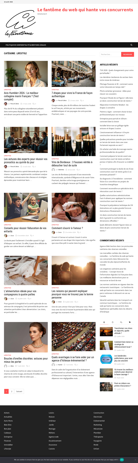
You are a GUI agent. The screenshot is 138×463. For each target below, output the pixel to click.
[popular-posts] (104, 322)
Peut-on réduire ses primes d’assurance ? (122, 384)
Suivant (19, 391)
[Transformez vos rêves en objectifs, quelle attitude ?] (106, 328)
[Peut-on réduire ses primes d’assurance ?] (106, 383)
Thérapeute (98, 436)
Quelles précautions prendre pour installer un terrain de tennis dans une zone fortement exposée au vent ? (116, 142)
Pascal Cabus (15, 104)
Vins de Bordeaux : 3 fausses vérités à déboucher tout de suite (72, 164)
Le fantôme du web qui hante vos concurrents (85, 10)
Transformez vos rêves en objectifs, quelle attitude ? (123, 330)
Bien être (7, 424)
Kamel (60, 365)
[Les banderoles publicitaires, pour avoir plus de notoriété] (106, 356)
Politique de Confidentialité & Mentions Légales (26, 45)
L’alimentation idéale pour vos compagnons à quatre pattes (20, 293)
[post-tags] (129, 322)
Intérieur (52, 420)
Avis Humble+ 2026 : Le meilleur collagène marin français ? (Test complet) (21, 96)
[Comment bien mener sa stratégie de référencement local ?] (106, 342)
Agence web (53, 436)
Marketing (98, 424)
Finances (7, 440)
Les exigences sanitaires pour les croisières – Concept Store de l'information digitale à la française (114, 272)
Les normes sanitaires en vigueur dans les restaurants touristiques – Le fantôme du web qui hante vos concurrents (116, 287)
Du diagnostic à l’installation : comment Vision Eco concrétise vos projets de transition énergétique (116, 181)
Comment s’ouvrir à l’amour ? (67, 228)
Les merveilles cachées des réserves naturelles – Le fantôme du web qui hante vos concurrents (116, 256)
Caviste (52, 448)
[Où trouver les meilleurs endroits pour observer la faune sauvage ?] (106, 370)
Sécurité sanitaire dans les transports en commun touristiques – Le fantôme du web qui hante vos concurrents (116, 303)
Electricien (98, 417)
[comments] (121, 322)
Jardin (51, 424)
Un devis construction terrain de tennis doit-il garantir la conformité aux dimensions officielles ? (115, 218)
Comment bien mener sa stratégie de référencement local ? (123, 344)
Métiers (52, 432)
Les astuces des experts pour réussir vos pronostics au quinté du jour (25, 160)
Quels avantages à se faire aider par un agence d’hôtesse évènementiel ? (73, 359)
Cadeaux (7, 432)
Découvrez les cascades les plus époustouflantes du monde (115, 262)
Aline (12, 366)
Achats (6, 413)
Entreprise (8, 436)
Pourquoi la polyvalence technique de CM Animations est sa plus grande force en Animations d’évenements (116, 208)
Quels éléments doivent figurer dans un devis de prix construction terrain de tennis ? (116, 228)
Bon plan (7, 428)
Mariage (52, 428)
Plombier (97, 432)
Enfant (96, 448)
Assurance (53, 444)
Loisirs (51, 413)
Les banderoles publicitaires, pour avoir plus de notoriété (123, 358)
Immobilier (8, 444)
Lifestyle (7, 90)
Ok (122, 460)
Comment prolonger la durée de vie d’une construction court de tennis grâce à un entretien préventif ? (116, 172)
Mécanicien (98, 428)
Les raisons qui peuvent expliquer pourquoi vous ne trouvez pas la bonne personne (72, 294)
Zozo (12, 236)
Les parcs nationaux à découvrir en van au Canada (116, 293)
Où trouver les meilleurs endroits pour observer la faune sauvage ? (123, 372)
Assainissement (55, 440)
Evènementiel (99, 420)
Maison (52, 417)
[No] (135, 460)
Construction (99, 413)
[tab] (104, 322)
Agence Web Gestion (108, 246)
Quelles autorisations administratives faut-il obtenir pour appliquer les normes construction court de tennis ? (116, 198)
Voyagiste (98, 440)
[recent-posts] (112, 322)
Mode (96, 444)
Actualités (8, 417)
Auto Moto (8, 420)
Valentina (61, 170)
